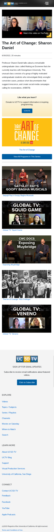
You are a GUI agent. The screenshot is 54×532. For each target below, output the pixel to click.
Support (5, 463)
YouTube (5, 508)
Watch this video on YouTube (33, 34)
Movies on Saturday (10, 424)
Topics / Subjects (9, 407)
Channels (6, 418)
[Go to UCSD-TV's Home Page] (16, 3)
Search (5, 435)
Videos (5, 401)
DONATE (27, 111)
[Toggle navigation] (46, 3)
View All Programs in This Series (27, 157)
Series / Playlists (9, 413)
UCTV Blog (7, 457)
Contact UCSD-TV (10, 491)
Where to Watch (9, 429)
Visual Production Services (13, 468)
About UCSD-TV (9, 452)
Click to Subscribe (27, 382)
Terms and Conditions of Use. (12, 530)
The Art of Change (27, 150)
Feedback (6, 495)
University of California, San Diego (16, 474)
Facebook (6, 502)
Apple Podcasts (8, 514)
